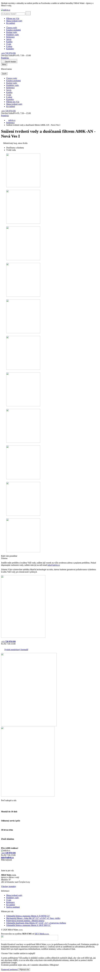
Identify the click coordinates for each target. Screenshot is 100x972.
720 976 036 (8, 53)
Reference (10, 37)
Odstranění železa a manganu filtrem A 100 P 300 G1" (28, 925)
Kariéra (9, 42)
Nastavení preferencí (9, 969)
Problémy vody (12, 35)
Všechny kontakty (8, 886)
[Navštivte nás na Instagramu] (2, 866)
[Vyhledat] (28, 13)
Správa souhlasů (13, 907)
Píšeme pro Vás (12, 18)
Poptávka (5, 58)
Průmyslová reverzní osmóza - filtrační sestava (25, 920)
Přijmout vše (24, 970)
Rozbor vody (11, 32)
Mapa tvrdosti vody (14, 21)
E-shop (9, 46)
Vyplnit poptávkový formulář (16, 649)
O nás (8, 44)
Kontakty (10, 49)
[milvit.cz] (5, 10)
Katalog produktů (13, 30)
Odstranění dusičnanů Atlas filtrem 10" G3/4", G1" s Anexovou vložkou (36, 923)
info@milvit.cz (54, 565)
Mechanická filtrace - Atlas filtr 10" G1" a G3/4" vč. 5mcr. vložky (33, 918)
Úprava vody (11, 27)
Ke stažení (10, 23)
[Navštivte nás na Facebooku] (1, 863)
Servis (8, 39)
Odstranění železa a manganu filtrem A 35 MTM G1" (28, 916)
